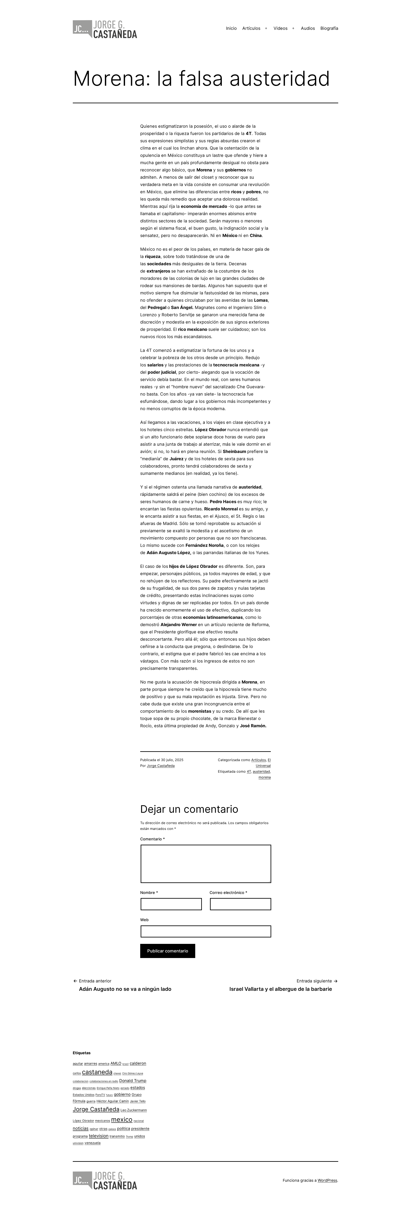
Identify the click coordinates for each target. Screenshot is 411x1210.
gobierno (122, 1094)
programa (80, 1136)
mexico (122, 1119)
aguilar (78, 1064)
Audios (308, 28)
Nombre (149, 892)
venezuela (93, 1143)
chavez (117, 1073)
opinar (94, 1129)
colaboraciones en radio (103, 1081)
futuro (109, 1094)
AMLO (115, 1063)
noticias (81, 1128)
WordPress (327, 1180)
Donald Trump (132, 1080)
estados (137, 1087)
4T (249, 771)
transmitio (117, 1136)
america (103, 1063)
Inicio (231, 28)
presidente (140, 1128)
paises (112, 1129)
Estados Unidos (83, 1094)
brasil (125, 1064)
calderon (138, 1063)
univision (78, 1143)
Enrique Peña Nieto (108, 1088)
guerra (90, 1101)
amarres (90, 1064)
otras (103, 1129)
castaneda (97, 1072)
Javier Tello (138, 1101)
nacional (139, 1120)
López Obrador (83, 1120)
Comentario (152, 839)
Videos (280, 28)
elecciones (89, 1088)
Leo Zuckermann (134, 1110)
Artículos (251, 28)
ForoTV (100, 1094)
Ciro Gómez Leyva (132, 1073)
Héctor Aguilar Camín (113, 1101)
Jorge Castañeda (161, 765)
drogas (77, 1088)
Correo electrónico (228, 892)
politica (123, 1128)
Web (144, 920)
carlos (77, 1073)
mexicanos (102, 1120)
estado (125, 1088)
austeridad (261, 771)
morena (265, 777)
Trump (129, 1136)
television (99, 1135)
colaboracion (80, 1081)
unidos (139, 1136)
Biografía (329, 28)
